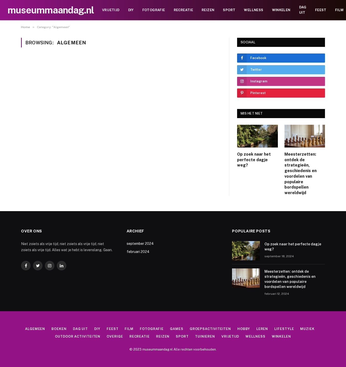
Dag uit (302, 9)
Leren (262, 329)
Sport (229, 10)
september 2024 (140, 244)
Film (129, 329)
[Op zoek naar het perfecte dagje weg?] (257, 136)
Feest (320, 10)
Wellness (253, 10)
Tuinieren (205, 336)
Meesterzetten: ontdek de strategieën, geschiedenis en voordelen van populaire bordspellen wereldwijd (300, 173)
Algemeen (35, 329)
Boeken (58, 329)
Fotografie (153, 10)
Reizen (208, 10)
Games (176, 329)
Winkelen (281, 10)
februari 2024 (138, 252)
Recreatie (183, 10)
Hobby (243, 329)
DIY (131, 10)
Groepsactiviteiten (210, 329)
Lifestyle (284, 329)
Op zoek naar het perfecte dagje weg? (254, 160)
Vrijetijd (111, 10)
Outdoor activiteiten (77, 336)
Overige (115, 336)
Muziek (307, 329)
